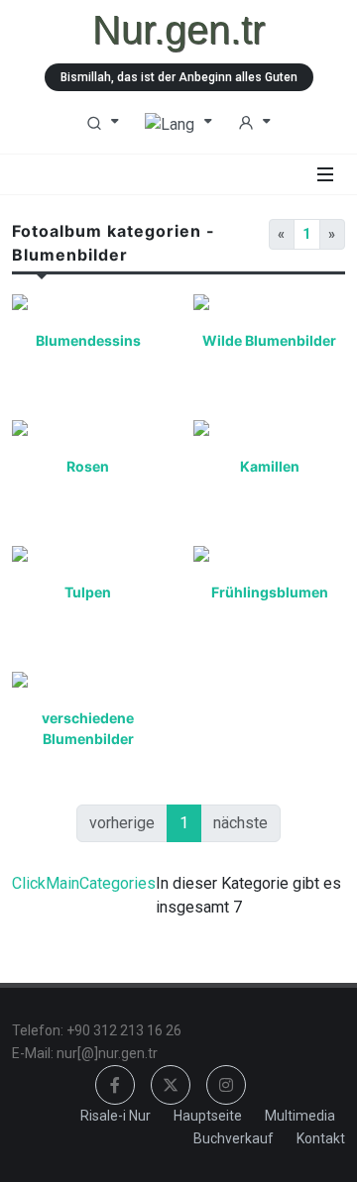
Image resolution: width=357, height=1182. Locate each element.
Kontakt (321, 1138)
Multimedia (300, 1116)
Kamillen (269, 466)
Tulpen (87, 592)
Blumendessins (88, 340)
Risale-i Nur (115, 1116)
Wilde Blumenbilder (269, 340)
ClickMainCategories (84, 883)
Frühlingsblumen (269, 592)
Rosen (87, 466)
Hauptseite (208, 1116)
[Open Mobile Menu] (325, 174)
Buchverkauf (233, 1138)
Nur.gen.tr (178, 30)
